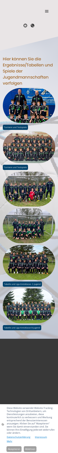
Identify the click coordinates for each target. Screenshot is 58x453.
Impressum (41, 437)
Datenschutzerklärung (18, 437)
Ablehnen (30, 449)
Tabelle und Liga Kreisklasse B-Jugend (22, 327)
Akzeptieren (14, 449)
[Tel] (32, 26)
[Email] (25, 26)
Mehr (9, 441)
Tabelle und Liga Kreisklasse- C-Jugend (22, 284)
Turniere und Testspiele (15, 127)
